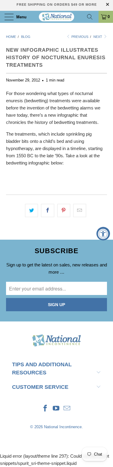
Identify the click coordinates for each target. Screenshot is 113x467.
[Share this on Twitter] (31, 210)
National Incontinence (63, 427)
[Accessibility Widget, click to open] (103, 233)
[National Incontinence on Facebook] (45, 408)
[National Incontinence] (56, 17)
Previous (79, 36)
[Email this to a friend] (79, 210)
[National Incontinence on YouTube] (56, 408)
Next (98, 36)
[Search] (91, 17)
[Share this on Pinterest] (63, 210)
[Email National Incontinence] (66, 408)
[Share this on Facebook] (47, 210)
